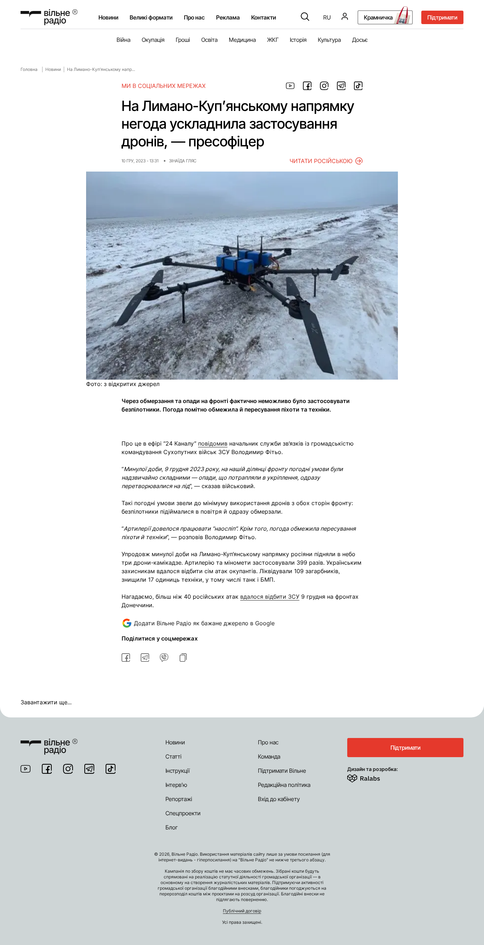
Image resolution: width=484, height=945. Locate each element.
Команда (269, 756)
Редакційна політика (284, 784)
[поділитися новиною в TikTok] (358, 86)
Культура (329, 39)
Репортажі (178, 799)
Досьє (360, 39)
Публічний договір (242, 910)
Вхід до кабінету (279, 799)
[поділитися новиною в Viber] (164, 657)
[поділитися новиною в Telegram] (341, 86)
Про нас (268, 742)
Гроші (183, 39)
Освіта (209, 39)
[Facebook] (47, 769)
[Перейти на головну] (49, 17)
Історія (298, 39)
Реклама (228, 17)
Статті (173, 756)
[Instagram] (68, 769)
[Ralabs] (372, 777)
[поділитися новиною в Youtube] (290, 86)
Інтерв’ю (176, 784)
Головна (29, 69)
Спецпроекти (183, 813)
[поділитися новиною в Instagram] (324, 86)
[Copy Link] (183, 657)
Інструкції (177, 770)
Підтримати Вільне (282, 770)
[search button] (305, 17)
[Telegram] (89, 769)
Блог (171, 827)
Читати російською (321, 160)
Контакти (263, 17)
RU (327, 17)
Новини (108, 17)
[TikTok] (111, 769)
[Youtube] (25, 769)
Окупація (153, 39)
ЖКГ (272, 39)
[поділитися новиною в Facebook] (307, 86)
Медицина (242, 39)
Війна (123, 39)
